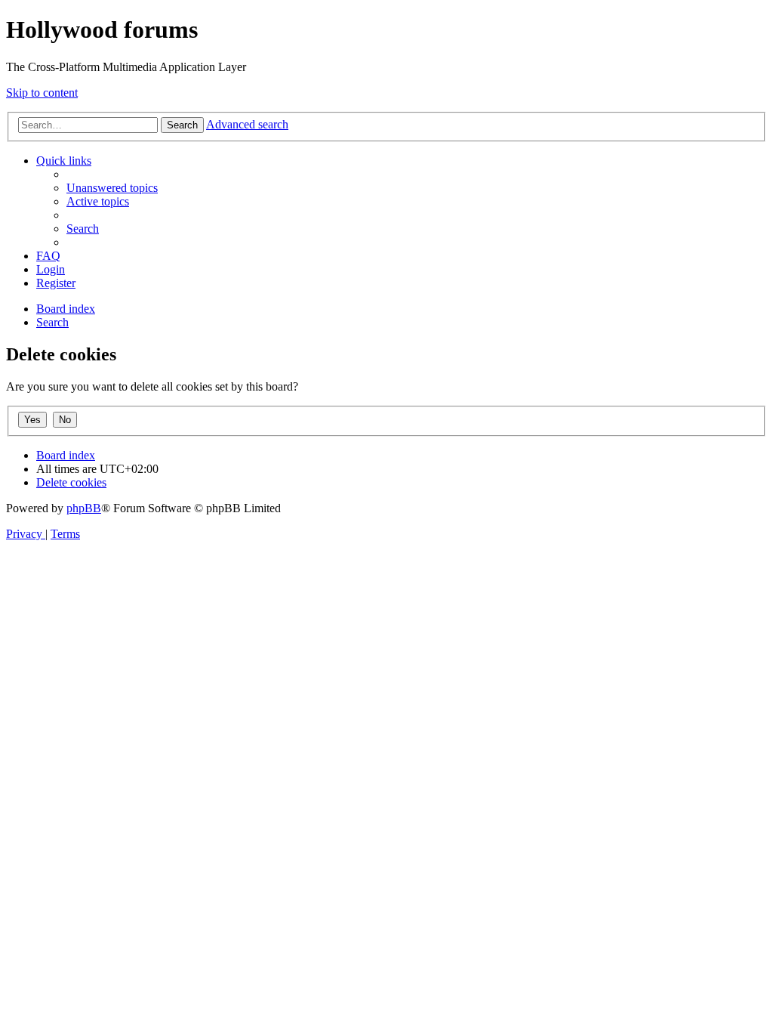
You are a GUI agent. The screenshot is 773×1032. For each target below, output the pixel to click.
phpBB (83, 508)
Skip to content (42, 92)
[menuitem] (112, 187)
